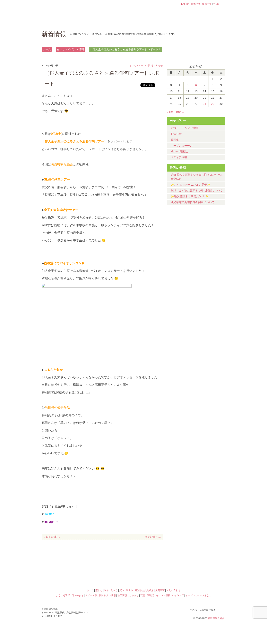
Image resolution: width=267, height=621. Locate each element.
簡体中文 (206, 4)
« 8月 (170, 111)
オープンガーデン (182, 145)
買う (178, 22)
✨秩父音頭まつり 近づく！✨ (190, 196)
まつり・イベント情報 (70, 49)
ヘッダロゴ (68, 9)
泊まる (209, 22)
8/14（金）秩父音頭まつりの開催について (197, 190)
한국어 (216, 4)
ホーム (55, 22)
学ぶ (115, 22)
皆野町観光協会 (216, 618)
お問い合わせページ (202, 11)
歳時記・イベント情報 (202, 556)
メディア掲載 (179, 157)
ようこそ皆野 (64, 556)
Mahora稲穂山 (179, 151)
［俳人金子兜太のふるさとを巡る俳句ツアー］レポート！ (125, 49)
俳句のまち (110, 556)
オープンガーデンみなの (202, 573)
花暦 (156, 556)
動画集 (175, 139)
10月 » (180, 111)
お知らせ (176, 133)
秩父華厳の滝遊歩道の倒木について (192, 202)
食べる (146, 22)
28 (204, 103)
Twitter (49, 514)
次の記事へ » (153, 536)
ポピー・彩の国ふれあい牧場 (64, 573)
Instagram (51, 521)
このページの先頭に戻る (221, 609)
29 (212, 103)
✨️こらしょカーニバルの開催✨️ (191, 184)
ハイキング (156, 573)
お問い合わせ (173, 590)
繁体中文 (195, 4)
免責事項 (160, 590)
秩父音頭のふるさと (110, 573)
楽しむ (83, 22)
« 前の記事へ (52, 536)
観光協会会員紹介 (144, 590)
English (185, 4)
